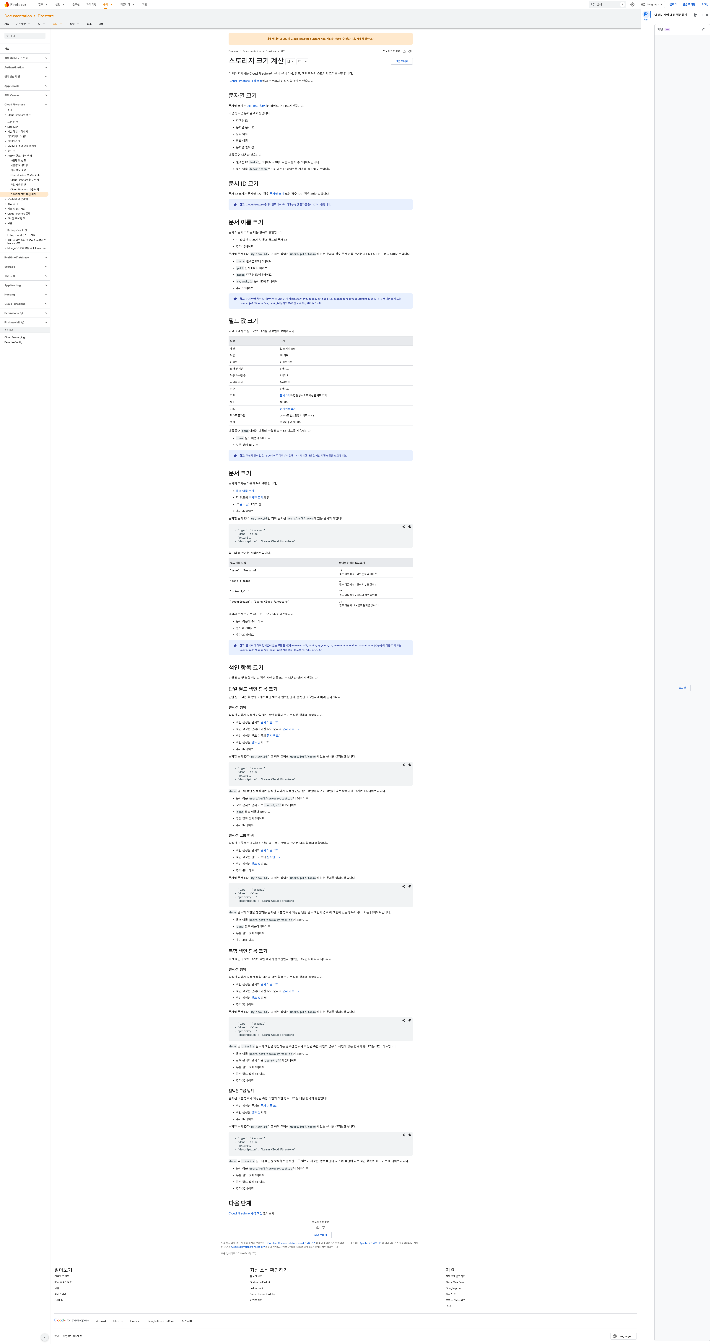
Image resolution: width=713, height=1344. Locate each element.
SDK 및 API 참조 (63, 1282)
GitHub (58, 1300)
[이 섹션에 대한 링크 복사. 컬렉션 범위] (250, 707)
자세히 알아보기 (366, 38)
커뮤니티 (125, 4)
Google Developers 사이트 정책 (248, 1246)
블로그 (673, 4)
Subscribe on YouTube (262, 1294)
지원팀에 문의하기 (455, 1276)
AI (39, 24)
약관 (56, 1336)
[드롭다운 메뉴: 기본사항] (30, 23)
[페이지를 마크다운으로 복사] (300, 61)
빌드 (40, 4)
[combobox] (607, 4)
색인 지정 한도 (323, 455)
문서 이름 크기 (288, 409)
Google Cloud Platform (161, 1321)
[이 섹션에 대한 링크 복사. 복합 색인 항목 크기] (271, 951)
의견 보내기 (401, 61)
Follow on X (256, 1288)
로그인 (705, 4)
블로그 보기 (256, 1276)
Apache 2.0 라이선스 (371, 1243)
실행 (57, 4)
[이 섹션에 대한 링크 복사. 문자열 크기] (260, 96)
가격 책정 (91, 4)
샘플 (100, 24)
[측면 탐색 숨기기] (44, 1337)
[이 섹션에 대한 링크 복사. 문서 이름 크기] (267, 223)
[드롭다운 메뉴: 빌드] (47, 4)
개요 (6, 24)
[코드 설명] (404, 527)
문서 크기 (285, 395)
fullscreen (701, 15)
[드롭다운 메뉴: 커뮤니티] (134, 4)
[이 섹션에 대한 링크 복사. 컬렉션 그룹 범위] (257, 835)
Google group (454, 1288)
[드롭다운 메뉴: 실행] (64, 4)
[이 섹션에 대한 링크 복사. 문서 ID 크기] (262, 184)
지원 (144, 4)
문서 (105, 4)
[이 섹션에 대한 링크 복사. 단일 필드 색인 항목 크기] (281, 689)
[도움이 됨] (404, 51)
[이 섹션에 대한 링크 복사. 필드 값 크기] (262, 321)
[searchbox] (24, 36)
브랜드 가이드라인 (455, 1300)
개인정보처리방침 (72, 1336)
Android (101, 1321)
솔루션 (76, 4)
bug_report (695, 15)
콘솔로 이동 (689, 4)
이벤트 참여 (256, 1300)
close (707, 15)
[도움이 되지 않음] (410, 51)
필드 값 (244, 504)
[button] (22, 58)
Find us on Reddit (260, 1282)
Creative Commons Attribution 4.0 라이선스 (291, 1243)
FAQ (448, 1306)
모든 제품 (187, 1321)
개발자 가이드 (61, 1276)
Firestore (46, 16)
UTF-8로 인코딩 (257, 106)
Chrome (118, 1321)
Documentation (18, 16)
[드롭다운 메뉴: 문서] (112, 4)
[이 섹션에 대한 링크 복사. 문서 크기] (255, 474)
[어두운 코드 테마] (410, 527)
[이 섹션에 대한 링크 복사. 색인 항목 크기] (267, 668)
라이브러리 (60, 1294)
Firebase (233, 51)
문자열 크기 (277, 194)
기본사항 (21, 24)
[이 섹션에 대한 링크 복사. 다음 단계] (255, 1204)
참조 (89, 24)
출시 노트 (451, 1294)
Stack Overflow (455, 1282)
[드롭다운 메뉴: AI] (44, 23)
